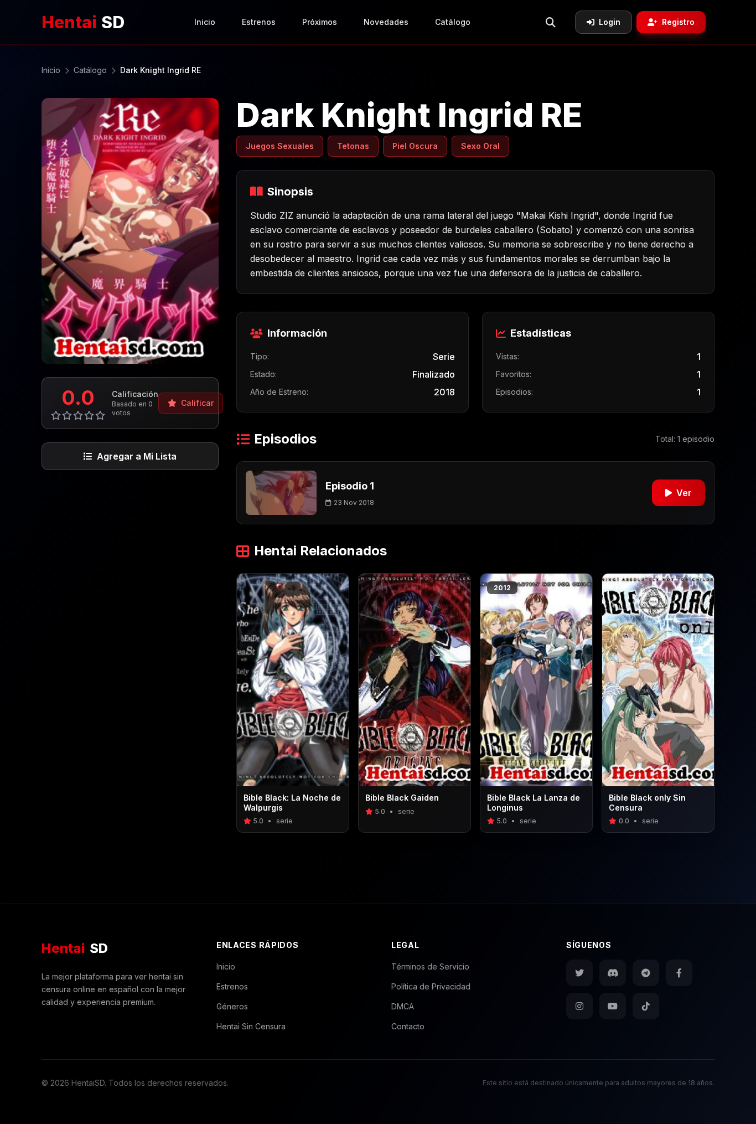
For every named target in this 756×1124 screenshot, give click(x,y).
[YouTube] (612, 1006)
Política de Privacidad (430, 986)
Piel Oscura (415, 146)
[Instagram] (579, 1006)
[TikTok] (646, 1006)
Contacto (407, 1026)
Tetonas (353, 146)
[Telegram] (646, 973)
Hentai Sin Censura (251, 1026)
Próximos (319, 22)
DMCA (402, 1006)
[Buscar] (551, 22)
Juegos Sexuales (280, 146)
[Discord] (612, 973)
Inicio (204, 22)
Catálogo (452, 22)
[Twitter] (579, 973)
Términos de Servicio (430, 966)
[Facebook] (679, 973)
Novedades (386, 22)
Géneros (232, 1006)
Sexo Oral (480, 146)
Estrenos (259, 22)
